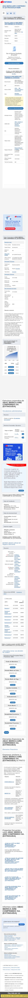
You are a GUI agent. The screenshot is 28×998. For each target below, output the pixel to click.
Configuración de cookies (15, 969)
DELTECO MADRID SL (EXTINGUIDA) (9, 818)
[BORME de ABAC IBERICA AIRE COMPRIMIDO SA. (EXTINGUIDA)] (11, 13)
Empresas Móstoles (16, 956)
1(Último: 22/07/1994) (17, 561)
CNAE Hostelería (7, 944)
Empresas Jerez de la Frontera (10, 955)
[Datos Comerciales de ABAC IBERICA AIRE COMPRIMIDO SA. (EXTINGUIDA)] (7, 13)
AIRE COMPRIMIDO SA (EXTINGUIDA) (9, 808)
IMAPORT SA (7, 793)
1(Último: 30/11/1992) (17, 564)
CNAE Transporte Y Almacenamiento (11, 948)
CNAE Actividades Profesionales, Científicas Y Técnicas (12, 946)
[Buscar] (26, 2)
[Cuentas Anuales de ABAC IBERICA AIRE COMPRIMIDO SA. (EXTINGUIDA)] (14, 13)
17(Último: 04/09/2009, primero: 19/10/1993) (17, 569)
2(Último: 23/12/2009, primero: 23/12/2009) (17, 585)
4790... (16, 88)
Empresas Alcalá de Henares (9, 958)
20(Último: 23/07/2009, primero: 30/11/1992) (17, 557)
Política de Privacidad (15, 967)
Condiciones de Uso (6, 967)
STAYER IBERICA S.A (9, 782)
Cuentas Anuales (11, 940)
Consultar (18, 268)
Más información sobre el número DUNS (19, 89)
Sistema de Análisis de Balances (10, 938)
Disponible (11, 367)
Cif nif (15, 935)
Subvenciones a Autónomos (9, 937)
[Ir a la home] (6, 2)
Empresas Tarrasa (7, 954)
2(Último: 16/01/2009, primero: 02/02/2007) (17, 579)
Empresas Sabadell (7, 956)
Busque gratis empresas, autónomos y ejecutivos (11, 926)
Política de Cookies (6, 969)
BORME (5, 940)
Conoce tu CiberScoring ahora (15, 108)
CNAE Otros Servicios (8, 949)
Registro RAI (18, 937)
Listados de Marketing (8, 936)
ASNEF (18, 938)
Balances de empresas (8, 935)
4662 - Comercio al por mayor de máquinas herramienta (19, 123)
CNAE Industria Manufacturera (17, 944)
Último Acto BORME (7, 254)
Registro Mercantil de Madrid (18, 148)
